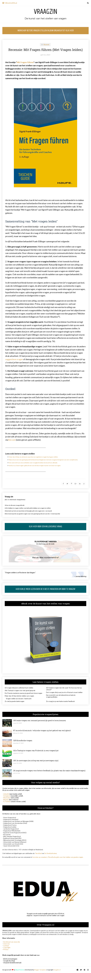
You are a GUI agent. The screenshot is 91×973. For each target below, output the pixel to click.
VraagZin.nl (57, 970)
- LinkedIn (5, 794)
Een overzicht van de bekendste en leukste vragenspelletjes (60, 696)
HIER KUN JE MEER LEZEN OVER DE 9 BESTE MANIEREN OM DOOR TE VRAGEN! (45, 589)
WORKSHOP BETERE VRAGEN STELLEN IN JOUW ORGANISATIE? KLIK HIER (46, 30)
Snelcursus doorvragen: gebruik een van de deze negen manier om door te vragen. (35, 465)
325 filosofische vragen (22, 740)
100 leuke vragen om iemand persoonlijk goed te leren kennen (39, 720)
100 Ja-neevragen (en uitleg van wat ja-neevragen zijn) (35, 760)
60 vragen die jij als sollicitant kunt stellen (19, 688)
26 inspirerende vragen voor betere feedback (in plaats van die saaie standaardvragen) (49, 770)
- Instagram (6, 796)
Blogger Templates (40, 970)
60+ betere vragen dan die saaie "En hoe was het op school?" (64, 689)
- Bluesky (5, 800)
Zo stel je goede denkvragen (14, 701)
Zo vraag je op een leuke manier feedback (60, 701)
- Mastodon (6, 798)
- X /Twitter (6, 801)
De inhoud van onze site (11, 942)
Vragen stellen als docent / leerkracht (18, 699)
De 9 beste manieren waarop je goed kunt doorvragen (23, 693)
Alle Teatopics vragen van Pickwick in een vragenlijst (36, 750)
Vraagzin (45, 11)
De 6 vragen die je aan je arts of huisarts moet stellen (64, 692)
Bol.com (12, 440)
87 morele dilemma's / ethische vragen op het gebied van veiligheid (42, 730)
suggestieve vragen (14, 359)
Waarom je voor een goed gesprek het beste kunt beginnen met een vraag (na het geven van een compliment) (43, 460)
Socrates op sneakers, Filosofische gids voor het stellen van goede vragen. (57, 857)
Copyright (6, 947)
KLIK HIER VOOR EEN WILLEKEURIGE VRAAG (45, 526)
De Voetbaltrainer (50, 853)
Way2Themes (19, 970)
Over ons (6, 944)
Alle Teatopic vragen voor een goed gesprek (20, 690)
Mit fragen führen (25, 62)
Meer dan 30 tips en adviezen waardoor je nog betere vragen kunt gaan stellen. (33, 457)
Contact (6, 946)
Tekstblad (38, 853)
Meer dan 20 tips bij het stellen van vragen (19, 696)
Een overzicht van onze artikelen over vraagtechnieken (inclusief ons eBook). (33, 463)
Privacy (5, 949)
